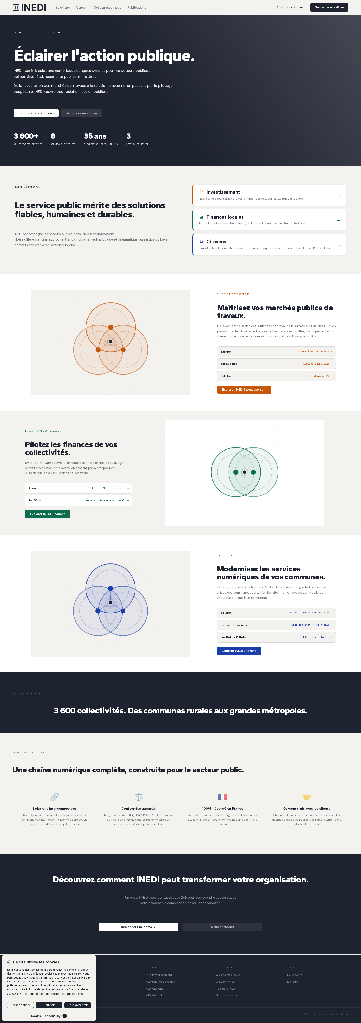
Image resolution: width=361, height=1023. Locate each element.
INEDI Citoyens (154, 988)
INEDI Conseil (153, 995)
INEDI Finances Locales (160, 982)
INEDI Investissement (158, 975)
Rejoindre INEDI (225, 988)
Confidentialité (339, 1014)
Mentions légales (315, 1014)
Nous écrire (294, 975)
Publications (136, 7)
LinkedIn (292, 982)
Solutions (63, 7)
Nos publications (227, 995)
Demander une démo (329, 7)
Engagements (225, 982)
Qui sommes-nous (107, 7)
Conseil (81, 7)
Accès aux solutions (290, 7)
